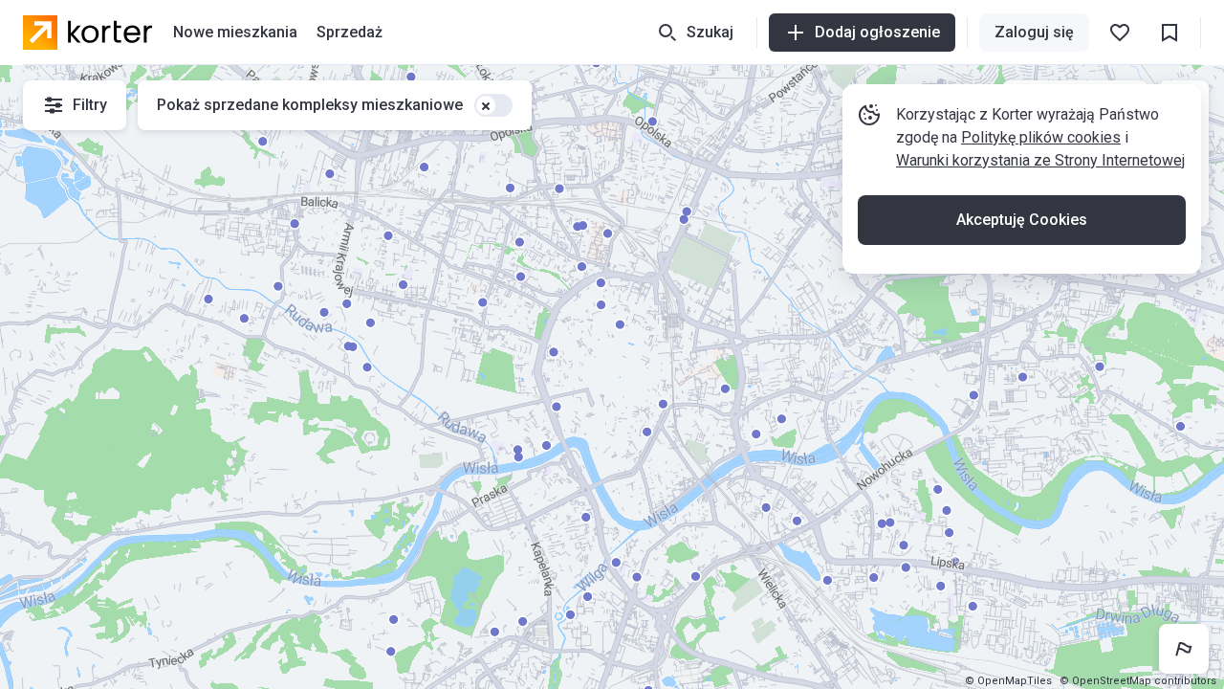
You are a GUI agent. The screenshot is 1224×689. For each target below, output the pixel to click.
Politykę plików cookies (1041, 137)
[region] (612, 377)
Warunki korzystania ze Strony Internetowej (1040, 160)
